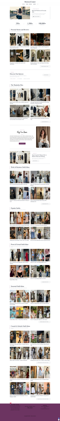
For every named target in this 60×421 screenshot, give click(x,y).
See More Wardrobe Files (45, 121)
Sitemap (28, 407)
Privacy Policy (27, 406)
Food (27, 4)
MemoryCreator (30, 2)
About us (34, 406)
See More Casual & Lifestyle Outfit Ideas (42, 362)
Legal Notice (30, 406)
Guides (30, 4)
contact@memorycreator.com (44, 408)
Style (23, 4)
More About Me (22, 143)
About (34, 4)
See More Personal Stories (44, 66)
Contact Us (31, 407)
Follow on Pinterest (37, 16)
